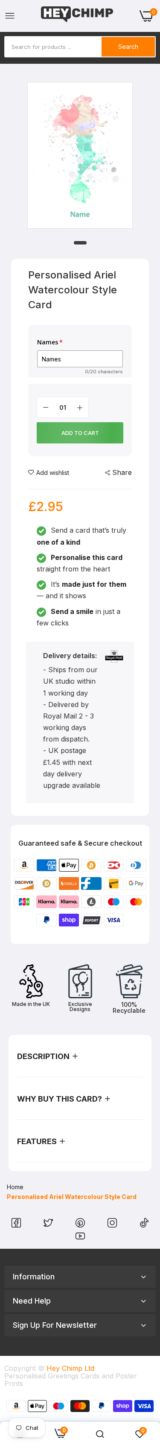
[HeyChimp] (77, 16)
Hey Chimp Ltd (70, 1368)
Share (122, 472)
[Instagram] (113, 1225)
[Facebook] (17, 1225)
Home (15, 1186)
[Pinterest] (81, 1225)
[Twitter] (49, 1225)
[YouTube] (80, 1238)
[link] (100, 1434)
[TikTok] (144, 1225)
